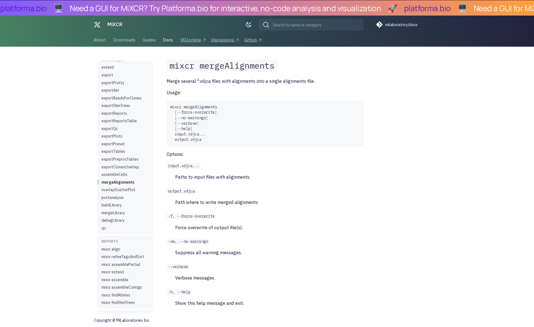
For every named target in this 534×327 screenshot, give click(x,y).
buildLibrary (112, 205)
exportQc (110, 128)
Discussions (222, 40)
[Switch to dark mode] (250, 25)
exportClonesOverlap (120, 167)
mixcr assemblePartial (121, 264)
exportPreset (113, 144)
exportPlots (112, 136)
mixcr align (111, 249)
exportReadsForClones (122, 98)
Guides (149, 40)
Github (250, 40)
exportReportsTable (119, 121)
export (107, 75)
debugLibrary (113, 220)
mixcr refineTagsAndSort (123, 256)
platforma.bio (23, 8)
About (100, 40)
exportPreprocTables (120, 159)
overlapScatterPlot (118, 190)
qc (104, 228)
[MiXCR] (97, 24)
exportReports (114, 113)
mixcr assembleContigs (122, 287)
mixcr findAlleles (116, 295)
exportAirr (110, 90)
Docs (168, 40)
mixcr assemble (115, 280)
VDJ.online (191, 40)
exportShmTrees (116, 105)
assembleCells (114, 174)
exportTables (113, 151)
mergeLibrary (113, 213)
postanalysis (113, 197)
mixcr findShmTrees (118, 302)
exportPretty (113, 83)
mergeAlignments (118, 182)
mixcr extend (113, 272)
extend (108, 67)
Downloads (124, 40)
